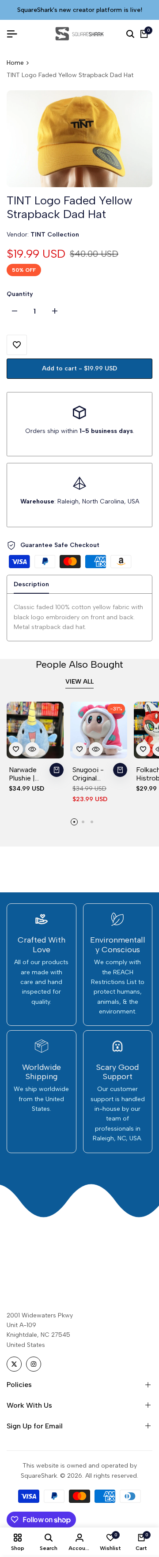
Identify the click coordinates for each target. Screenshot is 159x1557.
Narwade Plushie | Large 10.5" (26, 774)
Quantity (20, 294)
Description (31, 584)
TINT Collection (54, 234)
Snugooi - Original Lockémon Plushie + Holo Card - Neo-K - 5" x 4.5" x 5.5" (91, 774)
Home (15, 63)
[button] (17, 345)
